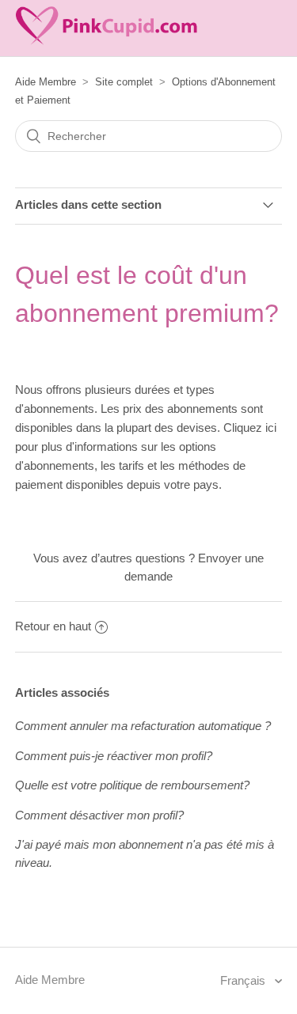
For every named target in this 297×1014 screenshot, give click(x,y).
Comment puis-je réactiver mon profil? (113, 755)
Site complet (124, 82)
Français (244, 980)
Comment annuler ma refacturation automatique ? (143, 725)
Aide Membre (45, 82)
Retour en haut (53, 626)
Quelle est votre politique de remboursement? (132, 785)
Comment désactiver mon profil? (99, 815)
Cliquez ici (249, 427)
